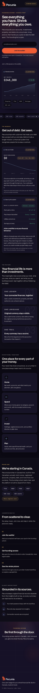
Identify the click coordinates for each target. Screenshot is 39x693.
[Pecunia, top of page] (9, 3)
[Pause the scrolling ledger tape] (36, 116)
